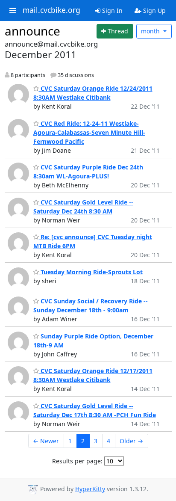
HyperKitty (90, 489)
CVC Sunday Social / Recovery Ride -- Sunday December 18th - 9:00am (90, 305)
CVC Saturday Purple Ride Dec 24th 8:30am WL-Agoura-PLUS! (88, 171)
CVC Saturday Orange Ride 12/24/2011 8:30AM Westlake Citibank (93, 92)
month (151, 31)
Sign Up (153, 10)
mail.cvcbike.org (51, 10)
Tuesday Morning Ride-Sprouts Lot (91, 272)
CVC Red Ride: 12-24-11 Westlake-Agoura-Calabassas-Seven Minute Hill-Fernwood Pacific (89, 132)
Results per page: (77, 461)
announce (32, 31)
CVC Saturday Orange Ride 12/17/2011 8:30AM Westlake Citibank (93, 375)
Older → (131, 441)
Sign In (111, 10)
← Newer (46, 441)
